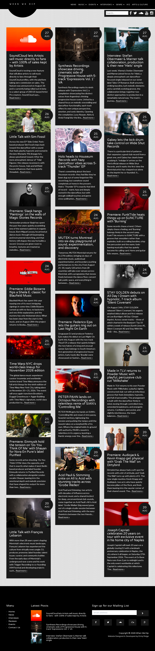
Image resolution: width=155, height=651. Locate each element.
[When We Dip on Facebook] (131, 13)
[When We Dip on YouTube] (146, 13)
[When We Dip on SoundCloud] (141, 13)
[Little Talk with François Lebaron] (28, 513)
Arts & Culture (140, 5)
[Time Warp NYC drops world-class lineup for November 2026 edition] (28, 347)
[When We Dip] (22, 10)
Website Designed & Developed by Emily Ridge (128, 636)
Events (93, 5)
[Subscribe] (143, 613)
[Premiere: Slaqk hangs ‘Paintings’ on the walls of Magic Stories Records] (28, 194)
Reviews (12, 621)
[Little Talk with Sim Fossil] (28, 120)
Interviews (106, 5)
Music (81, 5)
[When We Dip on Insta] (151, 13)
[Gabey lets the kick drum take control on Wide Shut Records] (126, 123)
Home (11, 611)
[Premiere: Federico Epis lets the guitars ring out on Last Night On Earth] (77, 305)
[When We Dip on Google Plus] (145, 622)
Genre (119, 5)
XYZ (128, 5)
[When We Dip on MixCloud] (132, 622)
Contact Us (14, 627)
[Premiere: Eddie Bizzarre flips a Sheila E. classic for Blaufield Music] (28, 272)
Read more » (15, 98)
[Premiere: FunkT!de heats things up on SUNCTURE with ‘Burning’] (126, 198)
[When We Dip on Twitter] (135, 13)
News (73, 5)
